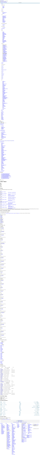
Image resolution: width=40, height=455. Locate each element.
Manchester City (4, 33)
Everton (7, 426)
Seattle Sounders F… (5, 60)
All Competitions (3, 28)
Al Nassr (3, 42)
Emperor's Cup (6, 201)
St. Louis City (8, 443)
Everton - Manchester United (23, 436)
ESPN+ (3, 86)
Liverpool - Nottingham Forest (23, 427)
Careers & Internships (30, 427)
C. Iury (1, 368)
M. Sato (1, 346)
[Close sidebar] (0, 179)
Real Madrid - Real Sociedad (24, 424)
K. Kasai (2, 305)
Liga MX (2, 133)
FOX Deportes (4, 93)
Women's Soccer (29, 424)
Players (1, 185)
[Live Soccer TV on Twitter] (29, 436)
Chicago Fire (4, 46)
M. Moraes (2, 331)
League (1, 122)
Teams (2, 29)
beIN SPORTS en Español (3, 150)
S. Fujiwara (2, 275)
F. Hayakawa (1, 349)
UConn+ (3, 107)
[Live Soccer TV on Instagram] (29, 437)
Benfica (3, 39)
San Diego (8, 446)
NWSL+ (3, 104)
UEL (1, 112)
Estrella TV (2, 161)
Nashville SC (4, 45)
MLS (1, 114)
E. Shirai (2, 287)
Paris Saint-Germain (4, 41)
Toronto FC (8, 436)
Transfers (1, 186)
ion (1, 164)
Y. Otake (1, 355)
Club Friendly (4, 27)
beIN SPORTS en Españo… (5, 88)
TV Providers (17, 423)
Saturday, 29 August (2, 202)
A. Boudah (1, 383)
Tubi (1, 168)
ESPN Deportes (4, 85)
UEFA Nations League (3, 137)
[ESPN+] (13, 140)
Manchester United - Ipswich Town (24, 430)
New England (8, 433)
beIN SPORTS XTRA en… (13, 442)
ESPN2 (3, 84)
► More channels (2, 171)
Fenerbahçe (8, 429)
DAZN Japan (9, 200)
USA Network (4, 90)
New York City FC (5, 48)
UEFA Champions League (3, 134)
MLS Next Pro (4, 103)
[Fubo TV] (1, 140)
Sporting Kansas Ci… (5, 61)
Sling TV (18, 424)
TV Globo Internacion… (13, 436)
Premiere (3, 105)
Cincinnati (8, 434)
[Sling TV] (4, 140)
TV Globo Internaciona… (5, 92)
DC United (4, 50)
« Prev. (1, 190)
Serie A (2, 135)
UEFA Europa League (3, 136)
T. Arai (1, 359)
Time (3, 122)
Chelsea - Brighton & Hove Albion (24, 428)
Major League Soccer (5, 12)
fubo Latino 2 (13, 447)
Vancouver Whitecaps (8, 440)
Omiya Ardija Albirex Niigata (11, 195)
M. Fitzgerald (2, 261)
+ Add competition (3, 131)
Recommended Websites (29, 429)
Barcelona (4, 35)
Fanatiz (12, 424)
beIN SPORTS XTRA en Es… (4, 159)
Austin (8, 448)
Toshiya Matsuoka (3, 243)
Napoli (3, 38)
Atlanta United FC (5, 51)
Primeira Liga (4, 20)
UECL (2, 113)
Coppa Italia (4, 22)
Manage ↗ (3, 124)
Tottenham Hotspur (4, 34)
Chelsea (3, 32)
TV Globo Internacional (3, 154)
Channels (2, 63)
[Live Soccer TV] (2, 0)
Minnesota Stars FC (5, 58)
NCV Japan (9, 194)
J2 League (5, 199)
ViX (12, 453)
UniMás (3, 94)
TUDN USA (4, 89)
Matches (1, 184)
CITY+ (3, 99)
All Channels (2, 109)
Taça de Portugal (3, 431)
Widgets (29, 425)
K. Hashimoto (1, 390)
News (2, 110)
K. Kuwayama (2, 324)
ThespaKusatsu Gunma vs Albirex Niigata (12, 204)
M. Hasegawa (1, 389)
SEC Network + (4, 106)
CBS (3, 82)
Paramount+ (13, 431)
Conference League (4, 17)
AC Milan (8, 428)
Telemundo (2, 153)
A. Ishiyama (1, 353)
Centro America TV (3, 160)
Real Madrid (8, 427)
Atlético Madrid (4, 36)
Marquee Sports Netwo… (13, 448)
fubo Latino (4, 101)
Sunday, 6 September (2, 205)
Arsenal (7, 424)
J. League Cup (1, 221)
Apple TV (4, 87)
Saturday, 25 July (1, 193)
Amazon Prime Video (5, 95)
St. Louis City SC (4, 56)
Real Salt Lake (4, 57)
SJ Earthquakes (8, 442)
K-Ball (11, 200)
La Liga (3, 18)
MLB (28, 433)
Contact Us (29, 431)
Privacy (28, 426)
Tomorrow (4, 6)
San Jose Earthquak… (5, 55)
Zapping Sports (4, 108)
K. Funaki (2, 268)
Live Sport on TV (29, 432)
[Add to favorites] (0, 183)
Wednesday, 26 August (2, 201)
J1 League (1, 216)
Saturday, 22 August (2, 199)
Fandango (3, 100)
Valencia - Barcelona (25, 437)
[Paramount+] (8, 140)
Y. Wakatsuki (2, 335)
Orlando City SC (4, 49)
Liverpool (8, 425)
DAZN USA (2, 152)
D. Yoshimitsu (2, 231)
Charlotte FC (4, 47)
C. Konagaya (1, 373)
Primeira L (2, 118)
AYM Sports (4, 96)
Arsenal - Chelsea (24, 438)
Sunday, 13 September (2, 207)
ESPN (2, 144)
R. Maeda (2, 280)
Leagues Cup (4, 24)
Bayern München (4, 40)
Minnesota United (9, 445)
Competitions (1, 423)
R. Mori (2, 254)
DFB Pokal (4, 21)
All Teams (2, 62)
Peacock (13, 439)
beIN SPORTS (4, 81)
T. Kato (1, 250)
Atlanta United (8, 437)
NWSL (3, 13)
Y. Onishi (2, 291)
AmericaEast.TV (13, 440)
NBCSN (3, 91)
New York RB (8, 435)
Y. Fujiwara (1, 348)
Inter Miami (8, 432)
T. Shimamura (1, 384)
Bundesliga (4, 19)
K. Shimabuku (2, 312)
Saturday (3, 7)
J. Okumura (2, 298)
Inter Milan (4, 37)
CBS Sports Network (3, 145)
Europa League (4, 16)
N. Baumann (1, 342)
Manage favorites (2, 123)
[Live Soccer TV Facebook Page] (29, 435)
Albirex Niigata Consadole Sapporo (12, 192)
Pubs (28, 428)
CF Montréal (4, 52)
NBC (3, 83)
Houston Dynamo (4, 54)
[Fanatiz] (11, 140)
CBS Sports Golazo (4, 98)
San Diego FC (4, 59)
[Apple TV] (6, 140)
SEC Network (2, 167)
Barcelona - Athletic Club (24, 425)
